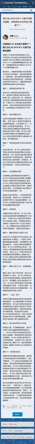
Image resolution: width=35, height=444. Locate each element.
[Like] (26, 38)
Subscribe (16, 29)
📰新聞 (10, 424)
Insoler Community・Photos (17, 2)
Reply (11, 29)
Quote (11, 38)
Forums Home (7, 10)
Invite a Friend (6, 437)
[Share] (31, 10)
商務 (15, 424)
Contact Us (15, 437)
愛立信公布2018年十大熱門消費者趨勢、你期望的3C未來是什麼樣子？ (17, 21)
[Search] (2, 2)
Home (4, 431)
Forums (5, 424)
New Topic (22, 29)
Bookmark (21, 437)
